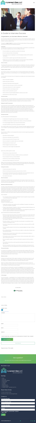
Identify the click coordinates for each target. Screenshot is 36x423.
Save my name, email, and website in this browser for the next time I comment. (18, 336)
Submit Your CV (5, 384)
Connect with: (4, 308)
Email (2, 327)
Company (3, 408)
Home (3, 378)
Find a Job (4, 379)
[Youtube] (34, 420)
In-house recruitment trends (6, 392)
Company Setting (5, 386)
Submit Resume (18, 343)
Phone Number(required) (6, 401)
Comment (3, 312)
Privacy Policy (4, 381)
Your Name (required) (5, 398)
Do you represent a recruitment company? (10, 411)
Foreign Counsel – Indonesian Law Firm (9, 387)
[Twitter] (32, 420)
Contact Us (4, 382)
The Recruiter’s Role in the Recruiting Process (9, 393)
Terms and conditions (6, 380)
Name (2, 323)
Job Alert (3, 383)
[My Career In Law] (18, 2)
